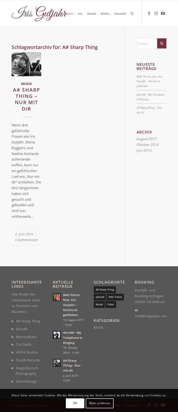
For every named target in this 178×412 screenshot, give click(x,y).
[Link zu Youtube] (162, 13)
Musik (26, 84)
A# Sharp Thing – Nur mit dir (26, 99)
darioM (21, 329)
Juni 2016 (144, 150)
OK (75, 403)
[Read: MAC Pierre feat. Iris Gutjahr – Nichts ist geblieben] (57, 297)
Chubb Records (28, 360)
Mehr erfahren (99, 403)
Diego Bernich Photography (27, 371)
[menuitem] (69, 13)
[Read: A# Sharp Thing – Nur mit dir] (57, 363)
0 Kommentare (26, 240)
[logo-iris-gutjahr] (41, 13)
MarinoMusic (26, 336)
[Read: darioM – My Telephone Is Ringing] (57, 335)
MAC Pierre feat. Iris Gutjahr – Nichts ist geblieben (149, 81)
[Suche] (132, 13)
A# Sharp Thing (28, 321)
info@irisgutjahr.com (151, 316)
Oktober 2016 (148, 144)
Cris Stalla (23, 344)
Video (110, 304)
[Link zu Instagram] (156, 13)
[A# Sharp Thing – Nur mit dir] (26, 64)
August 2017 (147, 138)
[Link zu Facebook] (149, 13)
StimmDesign (26, 381)
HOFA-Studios (27, 352)
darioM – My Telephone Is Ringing (72, 337)
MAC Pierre (115, 297)
